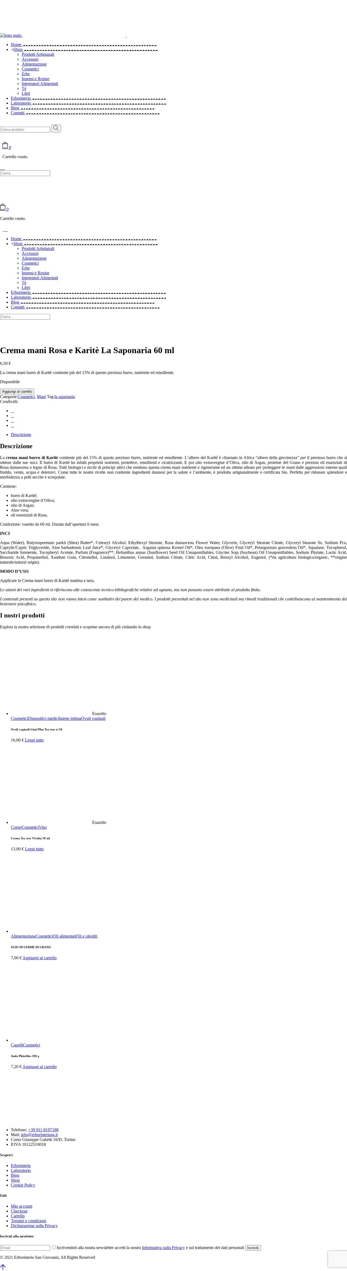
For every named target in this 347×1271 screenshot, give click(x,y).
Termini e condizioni (28, 1220)
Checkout (19, 1211)
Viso (43, 827)
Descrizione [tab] (21, 434)
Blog (15, 1175)
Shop (15, 1180)
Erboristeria (21, 1165)
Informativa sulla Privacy (163, 1247)
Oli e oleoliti (86, 936)
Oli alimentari (64, 936)
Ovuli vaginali (93, 718)
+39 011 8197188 (43, 1129)
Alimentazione (23, 936)
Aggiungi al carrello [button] (40, 957)
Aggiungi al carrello (17, 391)
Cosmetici (26, 396)
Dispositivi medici (43, 718)
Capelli (17, 1045)
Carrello (18, 1216)
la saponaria (64, 396)
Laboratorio (21, 1170)
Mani (41, 396)
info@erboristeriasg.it (39, 1134)
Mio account (21, 1206)
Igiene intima (70, 718)
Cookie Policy (23, 1185)
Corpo (16, 827)
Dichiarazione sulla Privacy (34, 1225)
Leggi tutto (34, 740)
